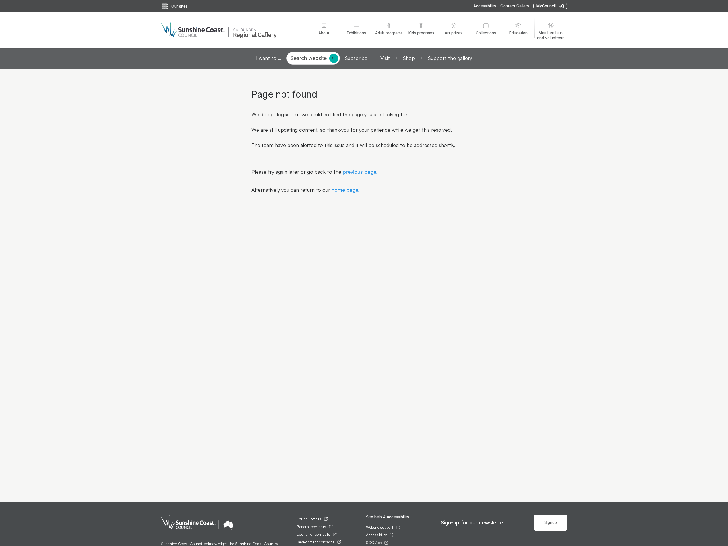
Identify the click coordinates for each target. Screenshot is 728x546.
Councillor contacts (313, 534)
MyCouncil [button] (546, 6)
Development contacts (315, 542)
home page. (344, 190)
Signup (550, 522)
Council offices (308, 519)
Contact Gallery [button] (514, 6)
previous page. (359, 172)
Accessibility (484, 6)
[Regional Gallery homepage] (230, 30)
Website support (379, 527)
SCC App (374, 542)
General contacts (311, 526)
